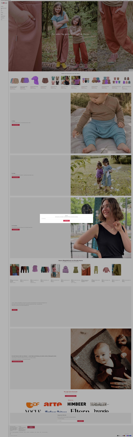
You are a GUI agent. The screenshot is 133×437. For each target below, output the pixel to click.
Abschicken (66, 220)
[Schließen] (92, 215)
